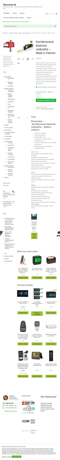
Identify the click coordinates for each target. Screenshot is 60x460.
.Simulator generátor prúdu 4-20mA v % (9, 240)
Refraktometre (11, 107)
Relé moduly (8, 130)
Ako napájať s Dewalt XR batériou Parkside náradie (9, 228)
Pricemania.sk (34, 430)
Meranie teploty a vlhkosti (10, 95)
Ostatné (7, 258)
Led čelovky (11, 145)
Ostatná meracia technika (24, 33)
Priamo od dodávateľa (37, 313)
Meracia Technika (13, 33)
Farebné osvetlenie (10, 153)
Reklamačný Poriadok (46, 403)
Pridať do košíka (34, 235)
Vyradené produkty (10, 174)
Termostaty (11, 101)
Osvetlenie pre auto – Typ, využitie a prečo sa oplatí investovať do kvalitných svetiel (10, 221)
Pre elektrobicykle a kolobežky (10, 133)
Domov (6, 33)
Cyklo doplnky (8, 136)
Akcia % (7, 177)
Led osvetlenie (8, 141)
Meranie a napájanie (10, 82)
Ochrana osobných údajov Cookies (13, 17)
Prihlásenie (6, 13)
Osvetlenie (10, 86)
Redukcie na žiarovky (11, 162)
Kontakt (29, 17)
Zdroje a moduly (9, 127)
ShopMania (33, 432)
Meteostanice (11, 99)
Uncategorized (8, 261)
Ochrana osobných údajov (47, 409)
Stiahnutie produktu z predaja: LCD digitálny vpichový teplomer (10, 246)
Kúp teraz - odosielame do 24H (46, 100)
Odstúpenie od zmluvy (46, 405)
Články (15, 13)
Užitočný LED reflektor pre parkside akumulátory (8, 234)
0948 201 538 (9, 403)
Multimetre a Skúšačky (11, 111)
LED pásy (10, 142)
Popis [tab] (18, 118)
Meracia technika (9, 256)
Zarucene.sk (9, 4)
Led (6, 253)
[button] (31, 42)
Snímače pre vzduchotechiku (11, 116)
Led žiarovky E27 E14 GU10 (11, 149)
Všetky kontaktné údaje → (11, 411)
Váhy (9, 104)
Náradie (7, 125)
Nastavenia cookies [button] (6, 456)
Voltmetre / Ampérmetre (11, 90)
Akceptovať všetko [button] (16, 456)
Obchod (22, 13)
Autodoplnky (8, 76)
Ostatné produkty (9, 165)
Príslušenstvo (11, 78)
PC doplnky (8, 138)
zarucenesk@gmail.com (11, 407)
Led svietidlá (11, 159)
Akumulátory (11, 167)
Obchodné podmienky (46, 407)
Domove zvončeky (10, 170)
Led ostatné (11, 157)
